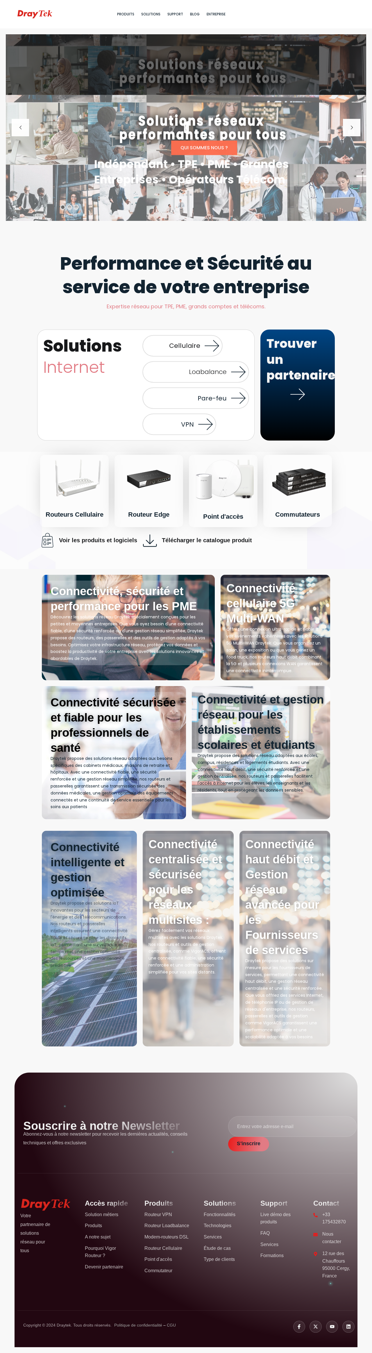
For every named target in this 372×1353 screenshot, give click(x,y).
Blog (195, 14)
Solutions (150, 14)
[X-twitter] (316, 1327)
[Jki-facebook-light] (299, 1327)
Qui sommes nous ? (204, 147)
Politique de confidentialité (138, 1325)
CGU (171, 1325)
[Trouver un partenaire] (297, 394)
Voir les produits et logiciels (98, 540)
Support (175, 14)
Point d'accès (223, 516)
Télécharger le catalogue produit (207, 540)
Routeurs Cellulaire (74, 514)
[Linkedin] (348, 1327)
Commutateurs (297, 514)
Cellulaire (184, 345)
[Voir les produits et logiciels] (47, 540)
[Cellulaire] (212, 346)
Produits (125, 14)
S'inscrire (248, 1143)
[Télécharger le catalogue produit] (150, 540)
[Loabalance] (238, 372)
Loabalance (208, 371)
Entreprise (216, 14)
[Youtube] (332, 1327)
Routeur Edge (148, 514)
